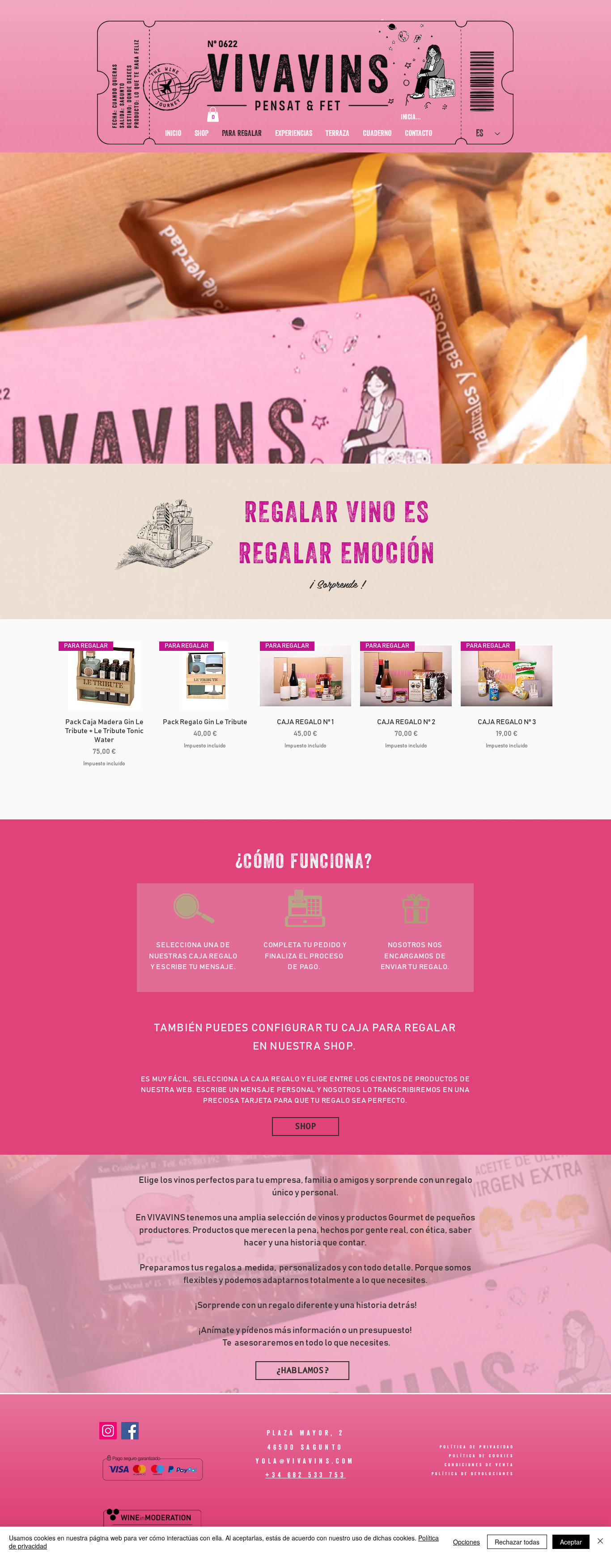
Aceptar (571, 1541)
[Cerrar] (600, 1542)
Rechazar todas (517, 1541)
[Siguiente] (565, 675)
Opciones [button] (466, 1541)
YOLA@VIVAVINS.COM (305, 1460)
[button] (213, 114)
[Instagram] (108, 1430)
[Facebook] (130, 1430)
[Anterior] (45, 675)
